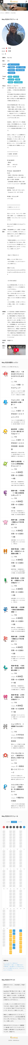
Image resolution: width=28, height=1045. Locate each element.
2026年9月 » (20, 821)
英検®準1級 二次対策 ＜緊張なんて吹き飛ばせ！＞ (17, 697)
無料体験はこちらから (15, 1042)
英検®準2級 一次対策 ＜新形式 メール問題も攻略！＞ (17, 551)
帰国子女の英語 (20, 70)
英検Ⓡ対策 (11, 72)
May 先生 (13, 12)
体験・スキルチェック (14, 64)
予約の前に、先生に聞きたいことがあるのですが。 (14, 966)
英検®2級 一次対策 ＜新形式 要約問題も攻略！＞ (18, 610)
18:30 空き (14, 931)
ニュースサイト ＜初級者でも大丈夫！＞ (17, 726)
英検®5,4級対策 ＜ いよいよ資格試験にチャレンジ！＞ (17, 464)
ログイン (26, 2)
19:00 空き (14, 934)
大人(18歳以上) (18, 82)
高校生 (10, 82)
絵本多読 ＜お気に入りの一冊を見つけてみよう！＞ (17, 431)
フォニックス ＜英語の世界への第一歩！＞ (17, 402)
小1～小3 (16, 76)
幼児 (10, 76)
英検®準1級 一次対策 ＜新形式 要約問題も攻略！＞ (17, 668)
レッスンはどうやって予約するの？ (11, 963)
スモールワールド (14, 1)
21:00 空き (14, 948)
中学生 (17, 79)
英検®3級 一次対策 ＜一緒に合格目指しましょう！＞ (17, 493)
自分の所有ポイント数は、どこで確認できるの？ (13, 964)
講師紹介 (7, 12)
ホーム (2, 12)
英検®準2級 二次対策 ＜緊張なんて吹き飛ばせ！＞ (17, 580)
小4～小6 (11, 79)
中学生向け (11, 70)
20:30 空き (14, 945)
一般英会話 (11, 67)
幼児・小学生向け (21, 67)
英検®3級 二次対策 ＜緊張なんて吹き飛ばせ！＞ (18, 522)
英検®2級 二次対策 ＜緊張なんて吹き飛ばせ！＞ (18, 639)
